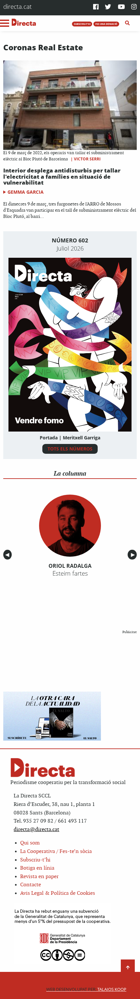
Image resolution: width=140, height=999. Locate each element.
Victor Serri (87, 158)
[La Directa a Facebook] (96, 7)
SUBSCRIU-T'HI (82, 23)
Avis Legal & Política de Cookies (57, 893)
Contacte (30, 885)
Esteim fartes (70, 573)
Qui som (30, 843)
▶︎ (134, 555)
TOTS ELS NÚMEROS (70, 449)
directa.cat (17, 6)
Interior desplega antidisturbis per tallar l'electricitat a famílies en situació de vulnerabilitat (61, 176)
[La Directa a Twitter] (108, 7)
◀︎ (8, 555)
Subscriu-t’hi (35, 860)
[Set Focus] (127, 23)
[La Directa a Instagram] (134, 7)
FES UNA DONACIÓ (106, 23)
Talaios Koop (86, 989)
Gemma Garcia (25, 192)
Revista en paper (39, 877)
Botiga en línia (37, 868)
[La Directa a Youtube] (121, 7)
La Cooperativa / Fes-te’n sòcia (56, 851)
